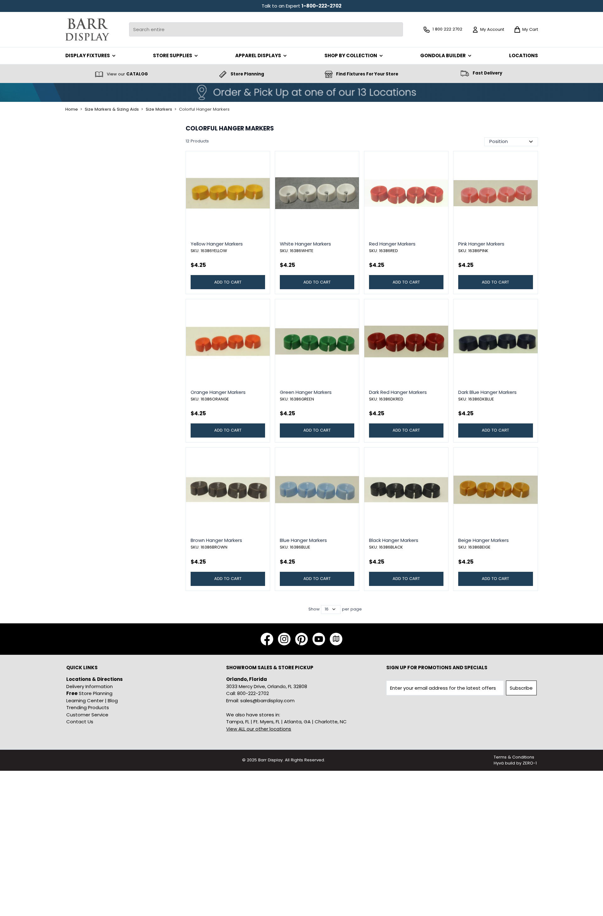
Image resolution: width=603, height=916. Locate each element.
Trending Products (87, 707)
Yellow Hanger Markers (217, 243)
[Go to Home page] (87, 29)
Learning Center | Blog (92, 700)
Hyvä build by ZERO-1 (515, 763)
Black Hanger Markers (393, 540)
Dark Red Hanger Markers (398, 392)
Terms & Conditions (514, 757)
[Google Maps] (336, 639)
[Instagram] (284, 639)
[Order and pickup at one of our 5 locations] (301, 92)
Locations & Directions (94, 679)
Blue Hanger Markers (303, 540)
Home (71, 109)
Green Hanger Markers (306, 392)
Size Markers (159, 109)
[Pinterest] (301, 639)
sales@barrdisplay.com (267, 700)
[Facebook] (267, 639)
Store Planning (89, 693)
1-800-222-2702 (321, 6)
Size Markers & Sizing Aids (112, 109)
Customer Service (87, 714)
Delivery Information (89, 686)
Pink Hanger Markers (481, 243)
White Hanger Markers (305, 243)
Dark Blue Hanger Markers (487, 392)
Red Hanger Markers (392, 243)
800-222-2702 (253, 693)
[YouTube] (318, 639)
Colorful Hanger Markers (204, 109)
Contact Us (79, 721)
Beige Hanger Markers (483, 540)
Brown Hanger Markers (216, 540)
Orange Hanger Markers (218, 392)
